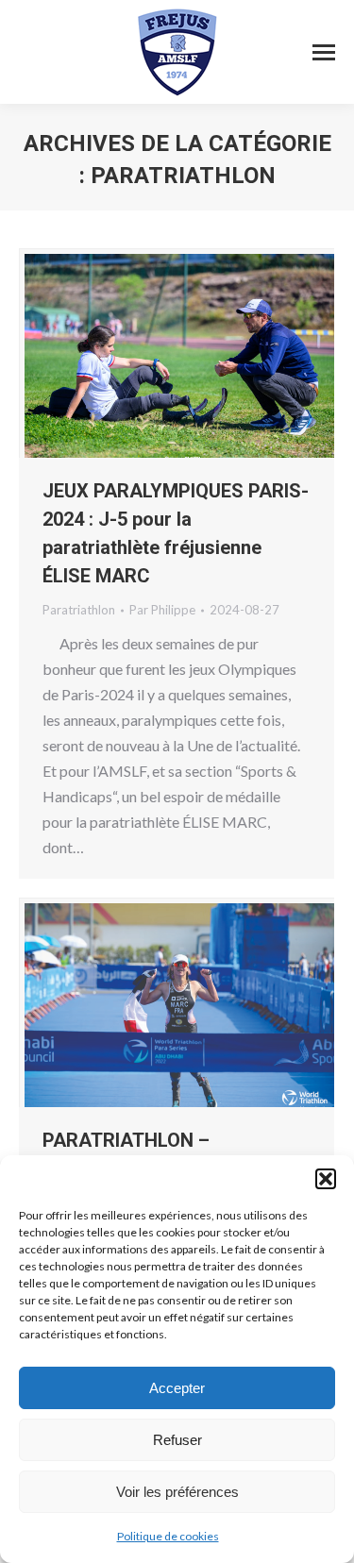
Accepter (177, 1388)
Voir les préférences (177, 1492)
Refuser (177, 1440)
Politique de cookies (168, 1536)
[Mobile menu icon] (323, 52)
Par (162, 609)
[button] (325, 1178)
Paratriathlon (78, 609)
